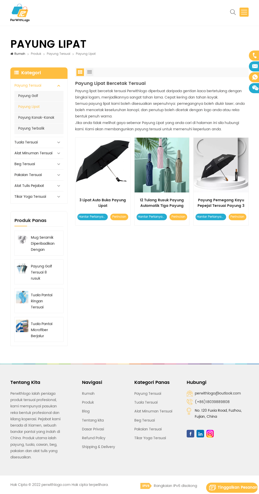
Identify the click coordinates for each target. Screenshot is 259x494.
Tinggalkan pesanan (237, 487)
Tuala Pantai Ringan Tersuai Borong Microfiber (41, 301)
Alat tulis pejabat (29, 186)
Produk (36, 54)
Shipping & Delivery (98, 447)
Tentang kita (93, 420)
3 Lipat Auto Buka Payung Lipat (102, 203)
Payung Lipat (29, 107)
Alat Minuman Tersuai (33, 153)
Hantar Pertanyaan (93, 216)
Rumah (19, 54)
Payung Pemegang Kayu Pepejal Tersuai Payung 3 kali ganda (221, 203)
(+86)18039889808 (212, 402)
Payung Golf (28, 96)
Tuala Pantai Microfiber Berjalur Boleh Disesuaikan (41, 330)
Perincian (119, 216)
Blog (86, 411)
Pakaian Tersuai (28, 175)
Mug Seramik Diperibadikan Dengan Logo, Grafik (43, 244)
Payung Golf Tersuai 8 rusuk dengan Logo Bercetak (42, 272)
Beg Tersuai (24, 164)
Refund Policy (93, 438)
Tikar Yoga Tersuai (30, 197)
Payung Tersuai (58, 54)
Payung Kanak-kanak (36, 117)
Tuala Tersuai (26, 142)
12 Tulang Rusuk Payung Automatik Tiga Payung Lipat (162, 203)
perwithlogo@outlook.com (218, 393)
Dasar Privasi (93, 429)
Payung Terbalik (31, 128)
